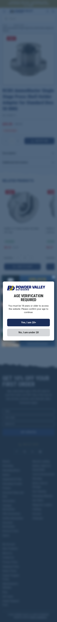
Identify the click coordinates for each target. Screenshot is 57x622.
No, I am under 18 (29, 332)
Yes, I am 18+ (28, 322)
